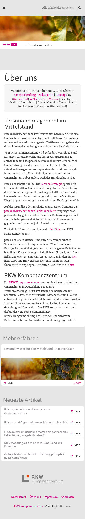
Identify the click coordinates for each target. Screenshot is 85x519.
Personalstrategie (51, 183)
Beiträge (61, 94)
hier (74, 256)
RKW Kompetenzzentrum (25, 282)
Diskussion (45, 94)
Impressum (51, 497)
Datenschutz (18, 497)
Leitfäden (55, 229)
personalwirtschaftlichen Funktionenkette (30, 210)
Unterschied (20, 99)
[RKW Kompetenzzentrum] (42, 479)
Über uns (35, 497)
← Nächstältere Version (44, 99)
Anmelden (67, 497)
